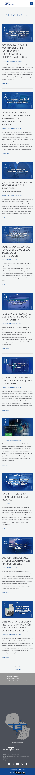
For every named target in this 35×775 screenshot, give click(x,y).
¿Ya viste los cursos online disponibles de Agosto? (15, 497)
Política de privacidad (13, 678)
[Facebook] (9, 764)
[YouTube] (17, 764)
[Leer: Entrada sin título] (17, 427)
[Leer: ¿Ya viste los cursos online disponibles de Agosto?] (17, 481)
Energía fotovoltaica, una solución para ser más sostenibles (16, 560)
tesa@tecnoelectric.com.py (13, 754)
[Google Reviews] (22, 764)
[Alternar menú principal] (31, 3)
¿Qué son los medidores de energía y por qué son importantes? (17, 316)
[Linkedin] (26, 764)
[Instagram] (13, 764)
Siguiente (18, 669)
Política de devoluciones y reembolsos (17, 681)
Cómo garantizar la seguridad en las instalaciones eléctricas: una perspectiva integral (15, 51)
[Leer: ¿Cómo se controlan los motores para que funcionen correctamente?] (17, 170)
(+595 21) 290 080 (12, 758)
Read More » (5, 83)
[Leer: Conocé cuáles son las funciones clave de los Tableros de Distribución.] (17, 234)
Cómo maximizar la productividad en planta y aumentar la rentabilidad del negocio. (17, 118)
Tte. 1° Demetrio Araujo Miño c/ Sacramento (18, 756)
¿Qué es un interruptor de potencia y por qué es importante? (17, 380)
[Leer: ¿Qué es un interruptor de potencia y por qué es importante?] (17, 365)
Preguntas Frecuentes (13, 676)
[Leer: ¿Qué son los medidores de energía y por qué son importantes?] (17, 301)
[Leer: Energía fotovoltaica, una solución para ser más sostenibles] (17, 545)
